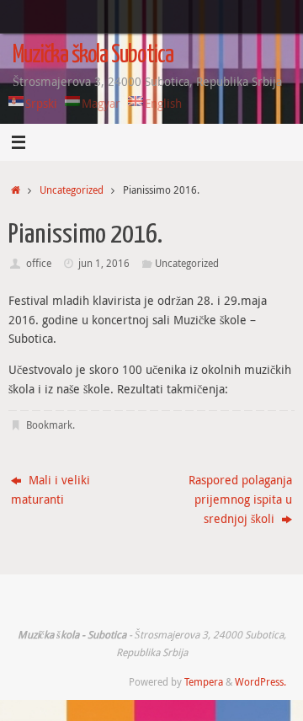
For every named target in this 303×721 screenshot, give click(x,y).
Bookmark (49, 425)
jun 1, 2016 (104, 263)
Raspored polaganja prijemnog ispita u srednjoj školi (240, 499)
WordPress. (260, 682)
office (38, 263)
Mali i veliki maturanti (50, 490)
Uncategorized (72, 190)
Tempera (203, 682)
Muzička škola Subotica (93, 55)
